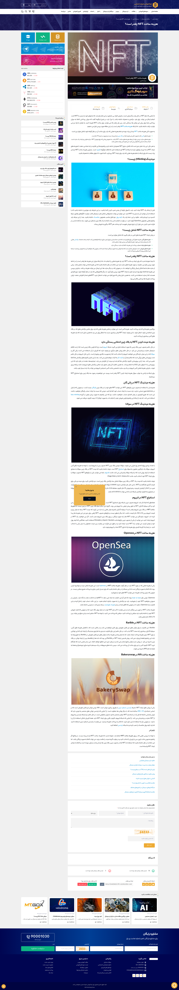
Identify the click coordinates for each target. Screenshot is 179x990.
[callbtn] (4, 986)
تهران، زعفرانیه (140, 962)
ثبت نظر (149, 845)
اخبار (98, 11)
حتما (89, 499)
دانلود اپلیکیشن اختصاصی (104, 965)
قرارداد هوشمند (109, 605)
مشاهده (154, 922)
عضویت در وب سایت (48, 965)
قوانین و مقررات (107, 970)
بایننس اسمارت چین (125, 708)
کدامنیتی (87, 944)
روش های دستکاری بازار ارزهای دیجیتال (143, 774)
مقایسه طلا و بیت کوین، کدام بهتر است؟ (143, 783)
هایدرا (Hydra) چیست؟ (67, 916)
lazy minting (75, 395)
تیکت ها (51, 973)
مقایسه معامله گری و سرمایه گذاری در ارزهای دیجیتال (140, 792)
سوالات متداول (107, 962)
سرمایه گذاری (136, 19)
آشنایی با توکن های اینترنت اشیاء (145, 779)
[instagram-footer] (137, 975)
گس (143, 136)
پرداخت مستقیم (49, 970)
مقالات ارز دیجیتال (146, 19)
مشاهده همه (24, 68)
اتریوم (105, 347)
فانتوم (107, 473)
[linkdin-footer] (133, 975)
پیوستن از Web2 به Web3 (39, 916)
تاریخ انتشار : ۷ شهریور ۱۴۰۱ (97, 913)
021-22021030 (140, 965)
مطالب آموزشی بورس (83, 962)
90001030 (40, 937)
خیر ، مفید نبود (82, 884)
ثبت (54, 944)
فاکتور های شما (49, 968)
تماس (69, 11)
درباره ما (63, 11)
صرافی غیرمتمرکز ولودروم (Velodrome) (118, 916)
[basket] (29, 11)
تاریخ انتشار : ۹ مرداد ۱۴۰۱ (42, 913)
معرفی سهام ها (84, 968)
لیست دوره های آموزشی (82, 965)
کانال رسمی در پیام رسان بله (104, 973)
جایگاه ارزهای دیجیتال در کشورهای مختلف (142, 788)
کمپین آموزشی (77, 11)
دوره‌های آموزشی (143, 11)
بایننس (120, 725)
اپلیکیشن (85, 11)
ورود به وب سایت (48, 962)
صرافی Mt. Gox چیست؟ (95, 916)
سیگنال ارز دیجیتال (108, 11)
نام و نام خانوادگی (153, 944)
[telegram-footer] (144, 975)
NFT (135, 131)
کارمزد (98, 150)
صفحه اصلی (154, 11)
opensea (103, 586)
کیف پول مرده (153, 916)
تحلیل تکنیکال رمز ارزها (82, 970)
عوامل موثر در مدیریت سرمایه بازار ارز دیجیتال (142, 765)
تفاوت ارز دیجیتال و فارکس (147, 761)
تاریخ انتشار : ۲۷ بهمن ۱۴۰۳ (152, 913)
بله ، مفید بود (92, 884)
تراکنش (76, 240)
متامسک (96, 217)
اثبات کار (120, 358)
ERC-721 (141, 711)
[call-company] (33, 11)
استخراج (121, 469)
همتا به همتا (136, 598)
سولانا (153, 354)
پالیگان (94, 388)
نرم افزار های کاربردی (106, 968)
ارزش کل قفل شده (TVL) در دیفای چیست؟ (142, 770)
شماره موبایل (120, 944)
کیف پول (119, 217)
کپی (102, 884)
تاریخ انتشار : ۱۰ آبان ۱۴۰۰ (70, 913)
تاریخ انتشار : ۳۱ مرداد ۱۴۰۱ (124, 913)
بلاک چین (120, 136)
